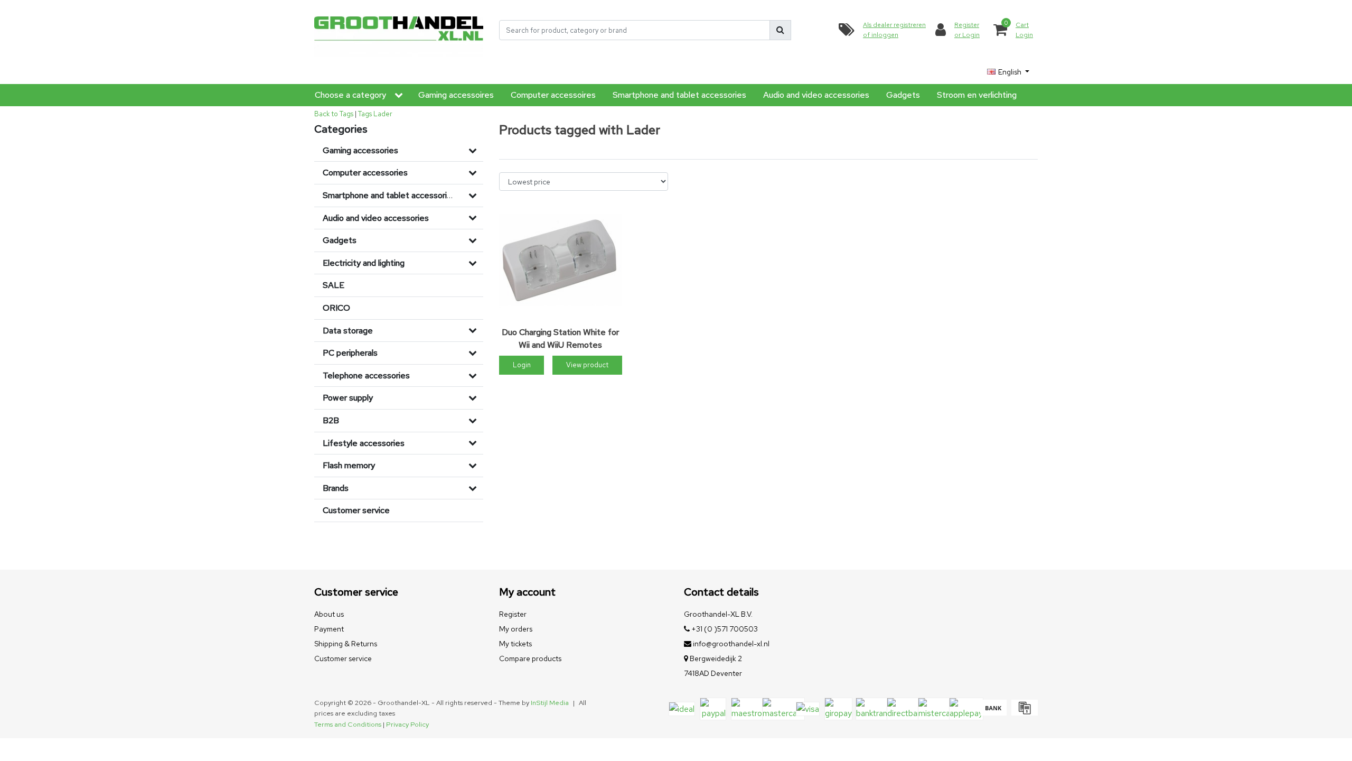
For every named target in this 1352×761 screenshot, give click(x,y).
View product (587, 364)
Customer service (343, 658)
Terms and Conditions (347, 724)
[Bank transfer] (993, 712)
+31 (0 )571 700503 (724, 629)
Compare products (530, 658)
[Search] (780, 30)
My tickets (515, 643)
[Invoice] (1023, 712)
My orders (515, 629)
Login (522, 364)
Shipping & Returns (345, 643)
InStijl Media (550, 702)
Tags (365, 113)
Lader (382, 113)
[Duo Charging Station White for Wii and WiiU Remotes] (560, 260)
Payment (329, 629)
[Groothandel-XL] (398, 30)
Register (513, 614)
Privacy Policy (407, 724)
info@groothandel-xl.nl (731, 643)
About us (329, 614)
